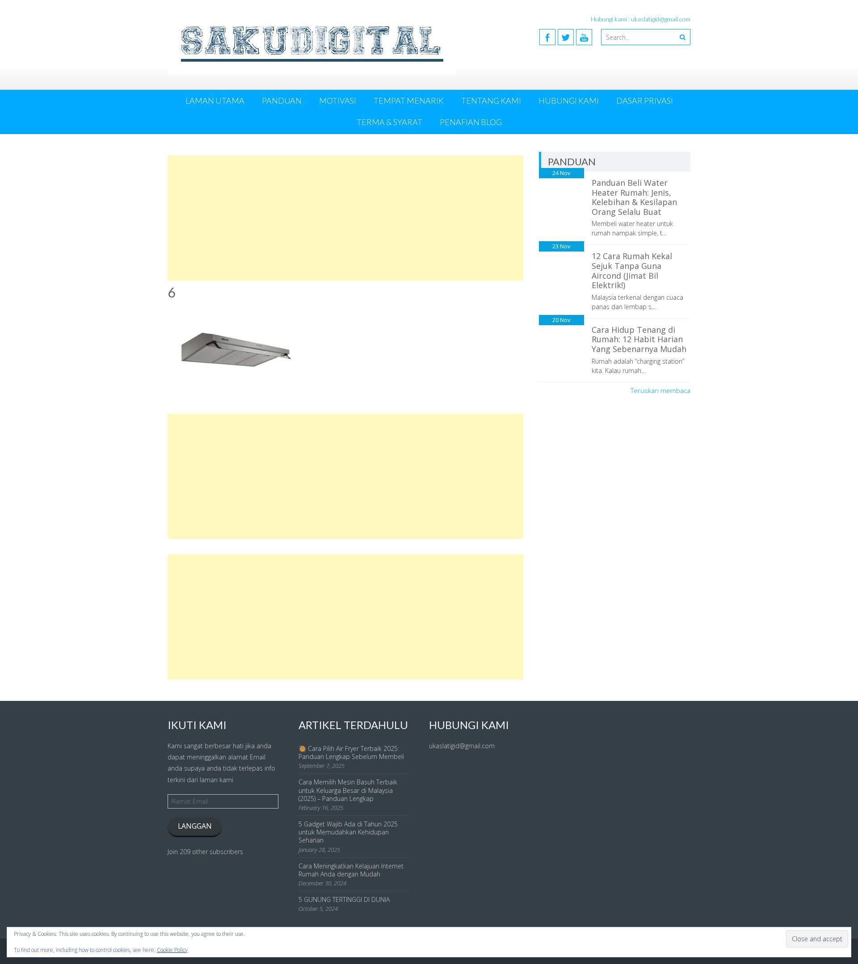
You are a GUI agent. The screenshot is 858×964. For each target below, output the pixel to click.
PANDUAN (282, 100)
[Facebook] (547, 37)
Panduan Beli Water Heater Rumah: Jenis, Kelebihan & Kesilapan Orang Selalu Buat (634, 197)
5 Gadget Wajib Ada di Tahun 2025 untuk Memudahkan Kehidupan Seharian (348, 832)
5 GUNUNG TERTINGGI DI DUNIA (344, 899)
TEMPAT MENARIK (409, 100)
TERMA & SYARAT (389, 122)
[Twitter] (566, 37)
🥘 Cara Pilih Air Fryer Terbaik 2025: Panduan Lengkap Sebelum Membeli (351, 752)
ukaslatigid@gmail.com (462, 746)
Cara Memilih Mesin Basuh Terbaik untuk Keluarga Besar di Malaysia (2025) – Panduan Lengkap (348, 790)
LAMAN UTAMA (214, 100)
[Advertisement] (345, 218)
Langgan (195, 826)
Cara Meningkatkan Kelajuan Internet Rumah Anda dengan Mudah (351, 870)
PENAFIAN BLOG (471, 122)
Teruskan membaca (660, 390)
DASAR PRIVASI (644, 100)
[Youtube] (584, 37)
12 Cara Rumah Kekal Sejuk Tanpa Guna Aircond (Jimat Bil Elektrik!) (632, 270)
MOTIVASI (337, 100)
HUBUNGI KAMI (568, 100)
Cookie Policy (172, 950)
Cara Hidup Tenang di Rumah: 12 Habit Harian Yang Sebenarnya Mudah (639, 339)
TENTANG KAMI (491, 100)
